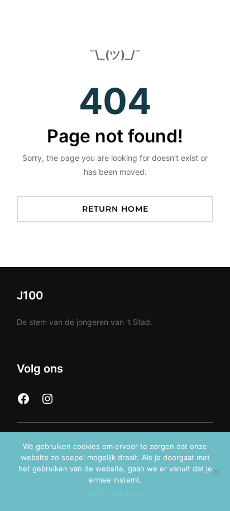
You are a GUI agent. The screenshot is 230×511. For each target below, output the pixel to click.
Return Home (115, 209)
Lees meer (126, 494)
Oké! (94, 494)
